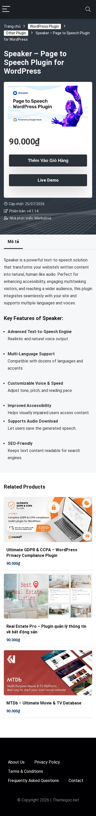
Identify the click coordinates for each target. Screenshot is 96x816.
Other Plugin (16, 33)
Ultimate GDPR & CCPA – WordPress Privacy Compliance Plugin (41, 552)
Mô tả (13, 241)
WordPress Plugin (44, 26)
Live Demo (48, 180)
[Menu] (6, 9)
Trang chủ (12, 26)
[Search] (88, 9)
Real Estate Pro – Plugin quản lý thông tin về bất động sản (46, 629)
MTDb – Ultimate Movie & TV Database (43, 703)
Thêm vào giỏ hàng (48, 160)
